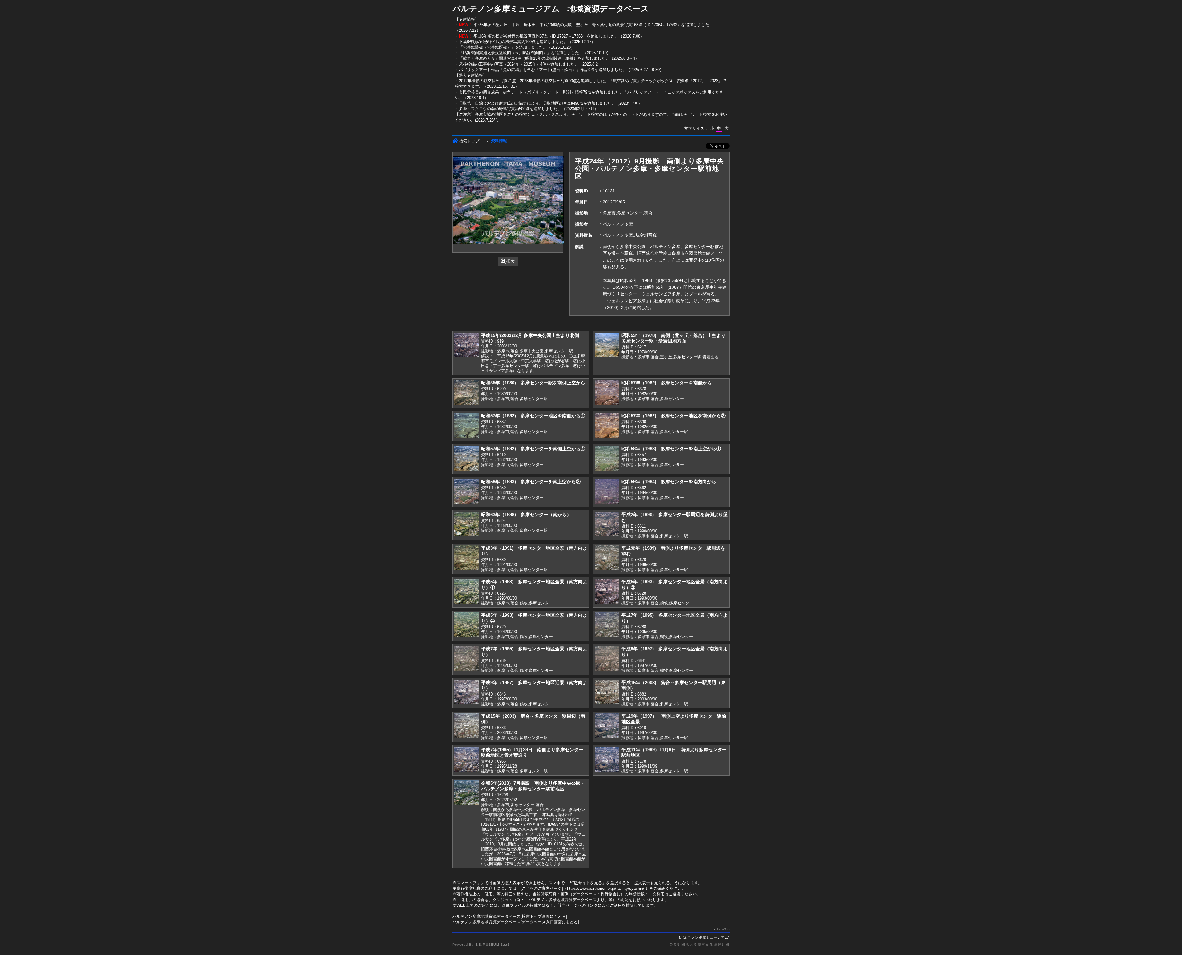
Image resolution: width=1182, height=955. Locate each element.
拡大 (510, 261)
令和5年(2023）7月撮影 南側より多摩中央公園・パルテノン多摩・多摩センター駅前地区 (533, 786)
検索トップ (469, 141)
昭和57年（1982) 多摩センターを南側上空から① (533, 448)
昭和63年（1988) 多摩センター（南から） (526, 514)
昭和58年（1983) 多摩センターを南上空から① (671, 448)
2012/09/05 (614, 201)
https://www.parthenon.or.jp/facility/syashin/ (605, 888)
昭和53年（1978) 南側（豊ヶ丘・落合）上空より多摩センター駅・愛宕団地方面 (673, 338)
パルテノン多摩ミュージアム (704, 937)
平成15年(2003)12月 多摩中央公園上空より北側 (530, 335)
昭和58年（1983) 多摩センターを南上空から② (531, 481)
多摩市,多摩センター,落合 (628, 213)
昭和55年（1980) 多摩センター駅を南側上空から (533, 382)
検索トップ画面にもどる (544, 916)
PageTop (723, 929)
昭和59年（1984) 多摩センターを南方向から (668, 481)
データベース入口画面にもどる (550, 922)
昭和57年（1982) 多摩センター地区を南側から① (533, 415)
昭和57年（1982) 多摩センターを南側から (666, 382)
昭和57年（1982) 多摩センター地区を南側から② (673, 415)
